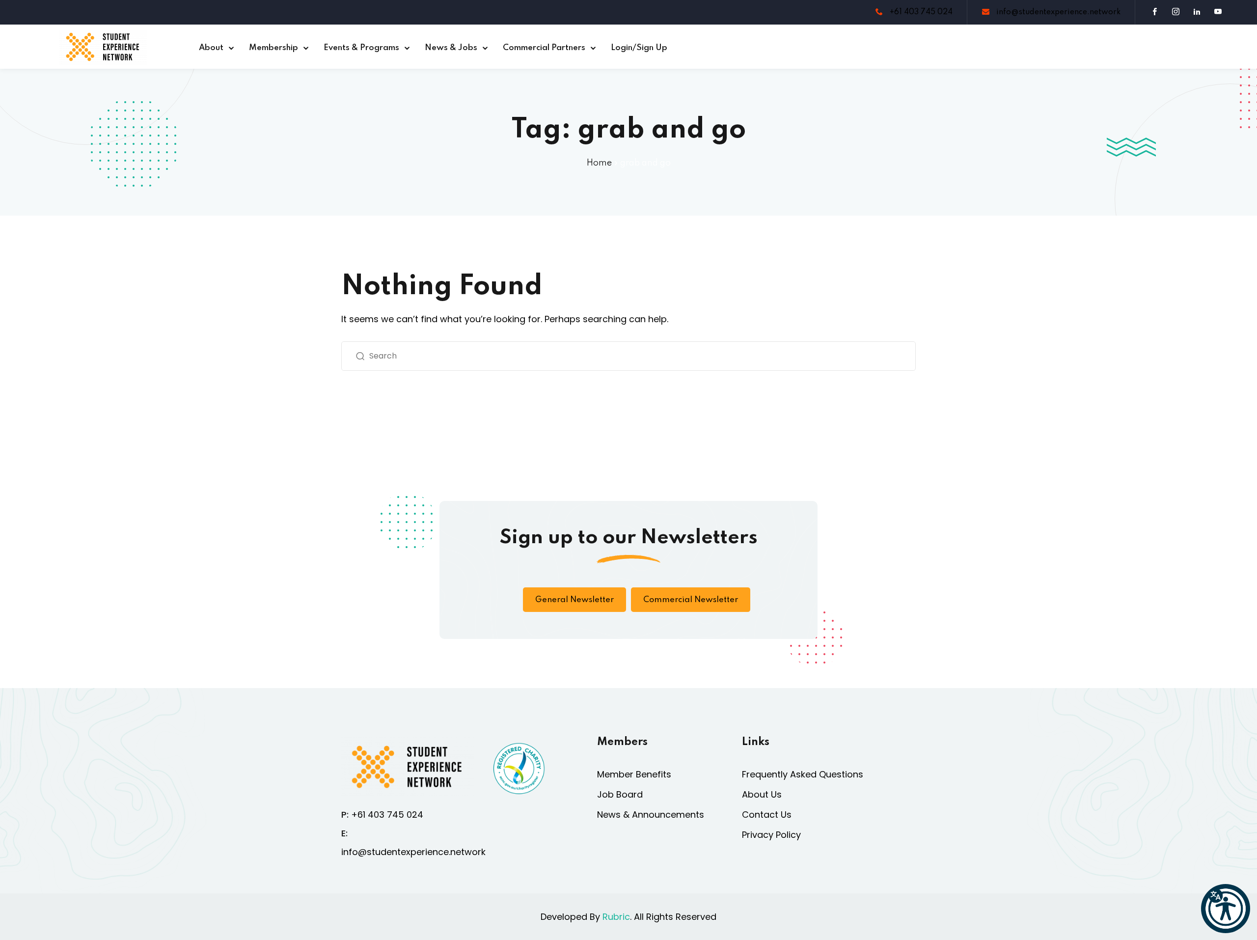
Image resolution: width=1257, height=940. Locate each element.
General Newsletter (574, 600)
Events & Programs (361, 48)
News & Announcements (650, 814)
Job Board (620, 794)
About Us (762, 794)
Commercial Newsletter (690, 600)
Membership (273, 48)
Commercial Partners (544, 48)
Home (599, 163)
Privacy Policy (771, 835)
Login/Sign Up (639, 48)
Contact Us (767, 814)
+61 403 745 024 (920, 12)
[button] (1225, 908)
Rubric (616, 917)
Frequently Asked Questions (802, 774)
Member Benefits (634, 774)
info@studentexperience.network (1057, 12)
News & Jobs (451, 48)
